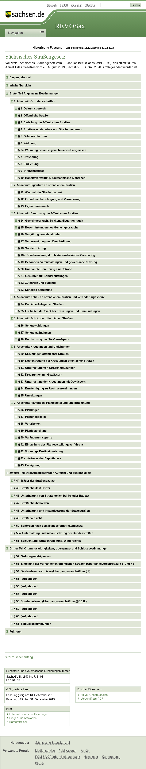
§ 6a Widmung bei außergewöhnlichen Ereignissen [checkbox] (52, 150)
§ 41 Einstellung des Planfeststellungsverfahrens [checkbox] (51, 444)
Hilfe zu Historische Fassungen (28, 714)
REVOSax (70, 26)
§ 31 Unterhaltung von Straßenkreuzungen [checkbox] (46, 367)
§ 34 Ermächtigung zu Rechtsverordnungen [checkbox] (47, 388)
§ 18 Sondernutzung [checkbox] (32, 248)
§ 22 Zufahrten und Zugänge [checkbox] (37, 282)
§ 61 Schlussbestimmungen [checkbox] (32, 623)
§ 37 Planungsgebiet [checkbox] (32, 416)
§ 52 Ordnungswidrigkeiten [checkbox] (32, 556)
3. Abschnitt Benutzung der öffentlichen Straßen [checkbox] (46, 213)
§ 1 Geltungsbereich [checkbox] (32, 108)
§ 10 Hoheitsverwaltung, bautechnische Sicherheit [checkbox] (51, 177)
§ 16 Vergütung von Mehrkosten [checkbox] (39, 234)
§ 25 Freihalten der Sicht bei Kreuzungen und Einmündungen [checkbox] (59, 311)
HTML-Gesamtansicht (94, 694)
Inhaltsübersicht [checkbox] (20, 85)
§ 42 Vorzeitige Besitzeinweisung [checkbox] (40, 451)
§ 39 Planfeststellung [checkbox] (32, 430)
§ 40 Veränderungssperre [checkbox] (35, 437)
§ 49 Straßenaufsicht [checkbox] (28, 518)
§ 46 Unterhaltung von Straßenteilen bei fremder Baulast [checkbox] (51, 495)
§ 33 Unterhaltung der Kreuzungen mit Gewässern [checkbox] (52, 381)
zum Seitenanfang (20, 657)
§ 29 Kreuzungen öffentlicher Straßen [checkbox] (43, 353)
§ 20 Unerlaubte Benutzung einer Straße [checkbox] (45, 269)
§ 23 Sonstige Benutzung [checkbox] (35, 289)
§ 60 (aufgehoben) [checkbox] (26, 616)
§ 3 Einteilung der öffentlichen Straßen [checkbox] (44, 122)
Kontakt (64, 5)
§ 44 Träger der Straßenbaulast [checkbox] (34, 480)
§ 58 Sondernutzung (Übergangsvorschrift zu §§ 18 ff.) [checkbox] (50, 601)
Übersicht (52, 5)
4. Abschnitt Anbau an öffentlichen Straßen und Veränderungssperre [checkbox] (59, 297)
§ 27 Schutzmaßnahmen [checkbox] (34, 332)
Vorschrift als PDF (92, 698)
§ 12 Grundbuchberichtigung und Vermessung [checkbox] (49, 199)
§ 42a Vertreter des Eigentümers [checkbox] (39, 458)
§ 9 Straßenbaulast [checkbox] (31, 170)
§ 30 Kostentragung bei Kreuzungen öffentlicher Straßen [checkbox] (56, 360)
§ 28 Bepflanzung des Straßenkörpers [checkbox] (43, 339)
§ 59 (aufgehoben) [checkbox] (26, 608)
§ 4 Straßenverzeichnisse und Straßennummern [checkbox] (50, 129)
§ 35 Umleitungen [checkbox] (30, 395)
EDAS (39, 762)
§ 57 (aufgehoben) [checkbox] (26, 593)
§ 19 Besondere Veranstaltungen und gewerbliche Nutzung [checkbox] (57, 262)
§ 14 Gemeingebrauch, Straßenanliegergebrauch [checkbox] (50, 220)
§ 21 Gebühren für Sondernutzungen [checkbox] (43, 275)
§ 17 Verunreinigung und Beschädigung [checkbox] (44, 241)
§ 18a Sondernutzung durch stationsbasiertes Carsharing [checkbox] (56, 255)
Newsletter (91, 756)
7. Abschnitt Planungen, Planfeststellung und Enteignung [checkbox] (52, 402)
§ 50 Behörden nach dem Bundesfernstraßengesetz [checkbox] (48, 525)
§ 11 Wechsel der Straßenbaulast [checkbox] (40, 192)
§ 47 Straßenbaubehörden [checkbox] (31, 503)
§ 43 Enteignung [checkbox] (29, 465)
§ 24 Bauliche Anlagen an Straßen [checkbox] (40, 304)
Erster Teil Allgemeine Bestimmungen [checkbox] (34, 93)
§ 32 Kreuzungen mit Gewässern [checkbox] (40, 374)
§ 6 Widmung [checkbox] (27, 143)
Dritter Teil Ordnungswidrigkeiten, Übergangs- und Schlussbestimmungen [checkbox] (59, 548)
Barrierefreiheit (18, 721)
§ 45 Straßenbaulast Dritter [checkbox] (32, 488)
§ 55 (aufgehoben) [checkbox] (26, 578)
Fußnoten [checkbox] (16, 631)
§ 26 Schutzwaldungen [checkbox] (33, 325)
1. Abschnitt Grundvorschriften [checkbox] (34, 101)
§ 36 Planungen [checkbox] (28, 409)
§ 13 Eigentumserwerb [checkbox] (33, 206)
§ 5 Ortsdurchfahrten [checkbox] (32, 136)
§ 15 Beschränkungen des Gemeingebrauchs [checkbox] (48, 227)
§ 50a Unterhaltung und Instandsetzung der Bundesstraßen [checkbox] (53, 533)
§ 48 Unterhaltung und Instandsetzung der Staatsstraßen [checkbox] (52, 510)
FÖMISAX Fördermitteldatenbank (57, 756)
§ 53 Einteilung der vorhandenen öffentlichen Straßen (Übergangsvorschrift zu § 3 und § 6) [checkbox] (74, 563)
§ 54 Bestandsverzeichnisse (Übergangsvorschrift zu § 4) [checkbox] (52, 571)
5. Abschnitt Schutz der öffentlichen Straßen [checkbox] (43, 318)
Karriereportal (111, 756)
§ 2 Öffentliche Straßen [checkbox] (33, 115)
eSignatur (90, 5)
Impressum (76, 5)
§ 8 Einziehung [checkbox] (28, 164)
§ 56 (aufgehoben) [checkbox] (26, 586)
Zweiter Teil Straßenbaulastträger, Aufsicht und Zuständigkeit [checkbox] (50, 472)
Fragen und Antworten (22, 718)
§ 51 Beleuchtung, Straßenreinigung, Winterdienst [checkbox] (47, 540)
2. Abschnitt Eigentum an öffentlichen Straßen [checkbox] (44, 185)
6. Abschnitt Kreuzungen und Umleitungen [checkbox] (42, 346)
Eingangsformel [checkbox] (20, 77)
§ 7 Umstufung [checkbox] (28, 157)
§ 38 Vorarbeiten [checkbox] (29, 423)
